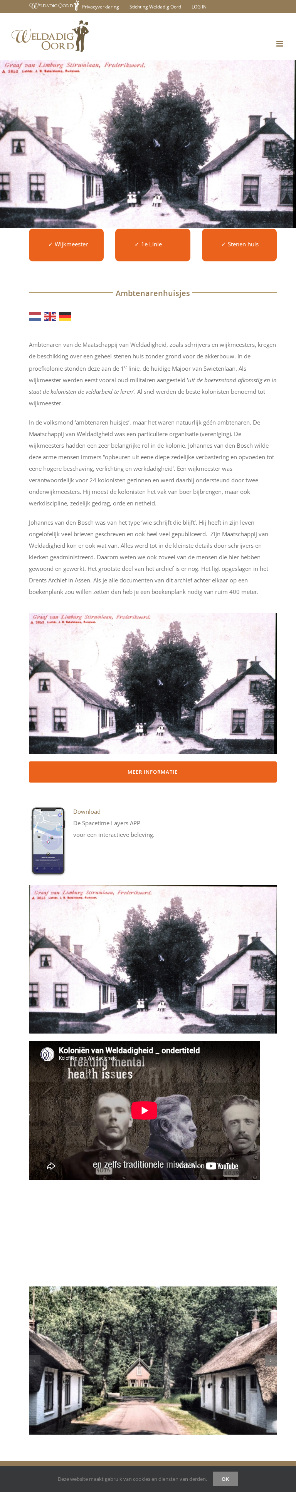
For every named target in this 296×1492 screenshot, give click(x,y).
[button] (34, 1361)
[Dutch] (35, 315)
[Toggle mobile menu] (280, 44)
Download (87, 811)
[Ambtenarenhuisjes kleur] (153, 1360)
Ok (225, 1478)
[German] (65, 315)
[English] (50, 315)
